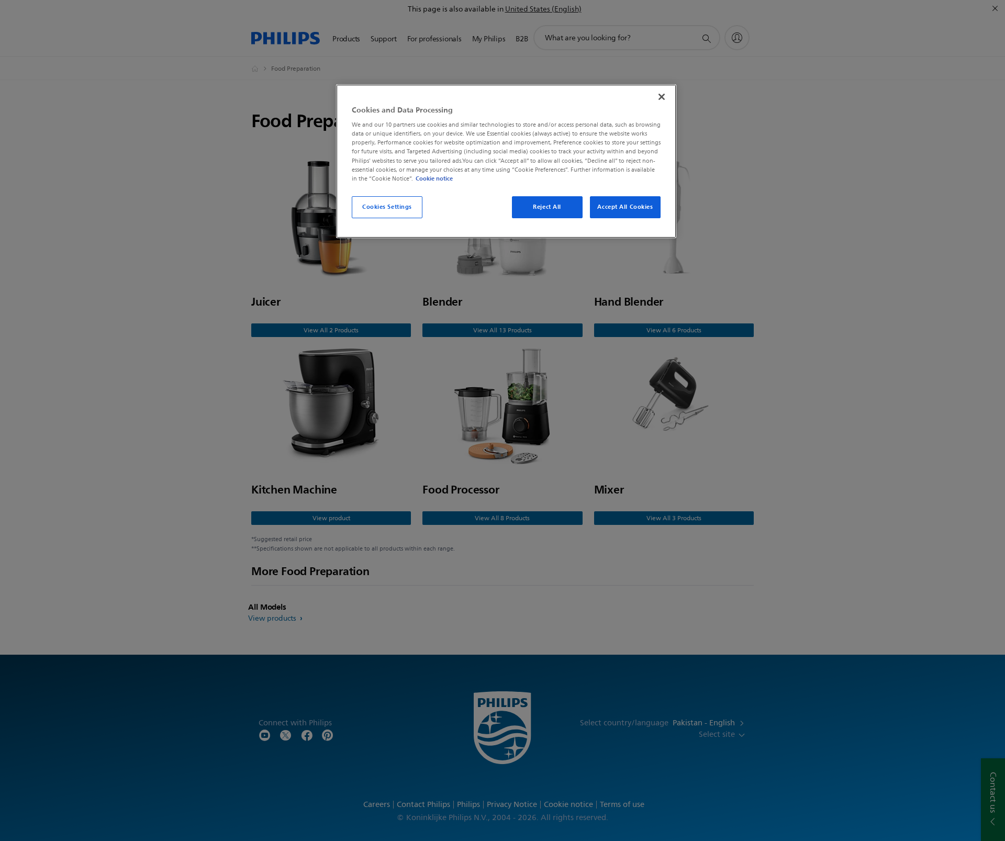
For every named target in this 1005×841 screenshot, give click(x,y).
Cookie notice (434, 178)
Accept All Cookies (625, 206)
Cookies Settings (387, 206)
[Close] (661, 96)
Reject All (547, 206)
